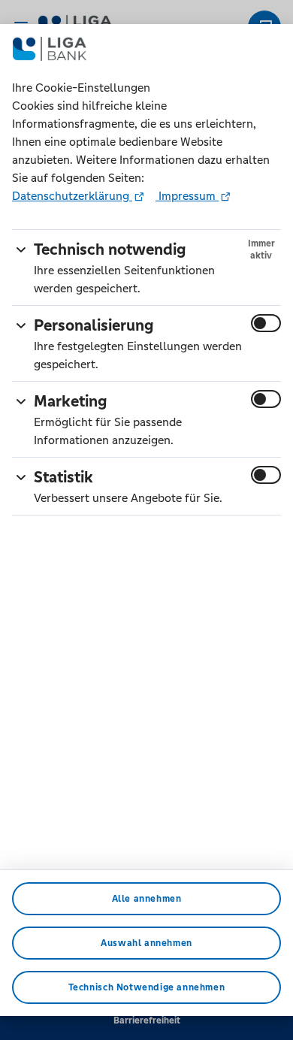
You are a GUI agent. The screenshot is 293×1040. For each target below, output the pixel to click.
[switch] (266, 323)
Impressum (187, 196)
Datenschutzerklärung (72, 196)
